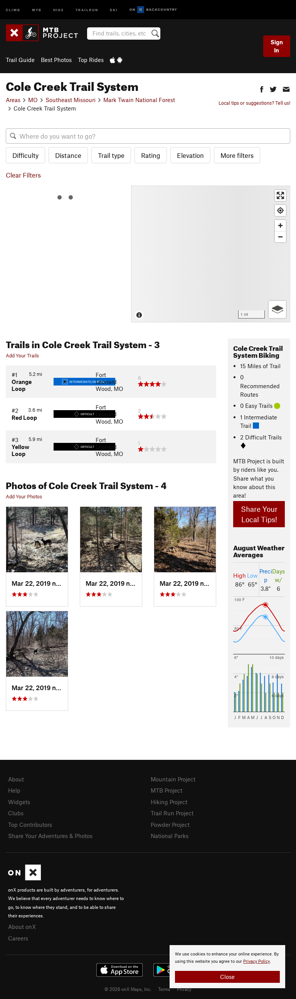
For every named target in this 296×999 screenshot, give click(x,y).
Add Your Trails (22, 355)
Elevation (190, 155)
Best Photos (56, 59)
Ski (114, 9)
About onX (22, 926)
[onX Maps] (24, 878)
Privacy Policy (256, 961)
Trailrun (87, 9)
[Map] (210, 254)
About (16, 779)
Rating (150, 155)
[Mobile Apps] (116, 59)
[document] (227, 966)
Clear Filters (23, 175)
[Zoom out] (280, 236)
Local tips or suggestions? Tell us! (254, 103)
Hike (58, 9)
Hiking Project (169, 801)
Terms (164, 989)
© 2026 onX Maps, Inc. (127, 989)
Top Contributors (30, 824)
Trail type (111, 155)
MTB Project (166, 790)
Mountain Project (173, 779)
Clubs (16, 813)
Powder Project (170, 824)
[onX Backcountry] (153, 9)
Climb (13, 9)
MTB (37, 9)
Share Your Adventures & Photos (50, 835)
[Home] (46, 32)
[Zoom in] (280, 225)
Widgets (19, 801)
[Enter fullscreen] (280, 195)
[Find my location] (280, 210)
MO (33, 99)
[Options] (277, 309)
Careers (18, 938)
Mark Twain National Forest (139, 99)
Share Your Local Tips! (259, 514)
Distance (68, 155)
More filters (237, 155)
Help (14, 790)
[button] (262, 88)
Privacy (184, 989)
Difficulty (25, 155)
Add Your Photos (24, 496)
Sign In (277, 46)
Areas (13, 99)
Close (227, 976)
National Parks (169, 835)
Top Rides (91, 59)
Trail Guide (20, 59)
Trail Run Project (172, 813)
